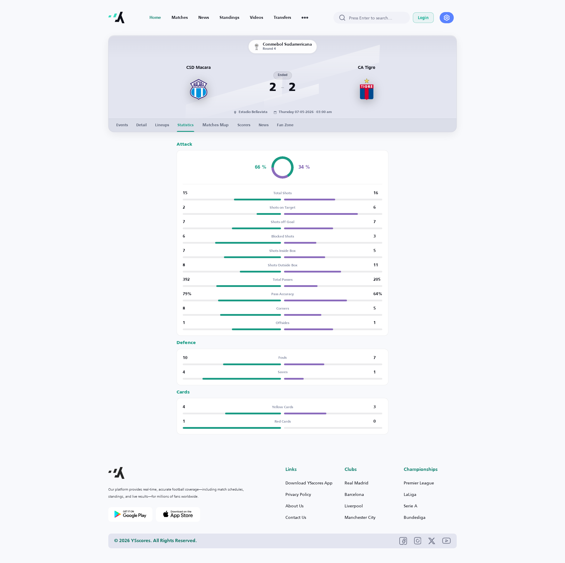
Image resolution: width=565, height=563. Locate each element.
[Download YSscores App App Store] (178, 514)
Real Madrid (356, 483)
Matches (180, 18)
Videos (256, 18)
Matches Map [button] (215, 125)
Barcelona (354, 494)
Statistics (185, 125)
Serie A (410, 506)
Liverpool (354, 506)
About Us (294, 506)
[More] (305, 18)
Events (122, 125)
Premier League (419, 483)
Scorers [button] (243, 125)
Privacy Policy (298, 494)
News (203, 18)
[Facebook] (403, 541)
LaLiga (410, 494)
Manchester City (360, 517)
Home (155, 18)
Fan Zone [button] (285, 125)
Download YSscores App (309, 483)
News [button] (264, 125)
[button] (116, 473)
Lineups (162, 125)
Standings (229, 18)
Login (423, 17)
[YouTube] (446, 541)
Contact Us (295, 517)
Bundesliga (415, 517)
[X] (431, 540)
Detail (141, 125)
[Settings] (447, 17)
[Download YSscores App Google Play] (130, 514)
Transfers (282, 18)
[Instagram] (417, 540)
